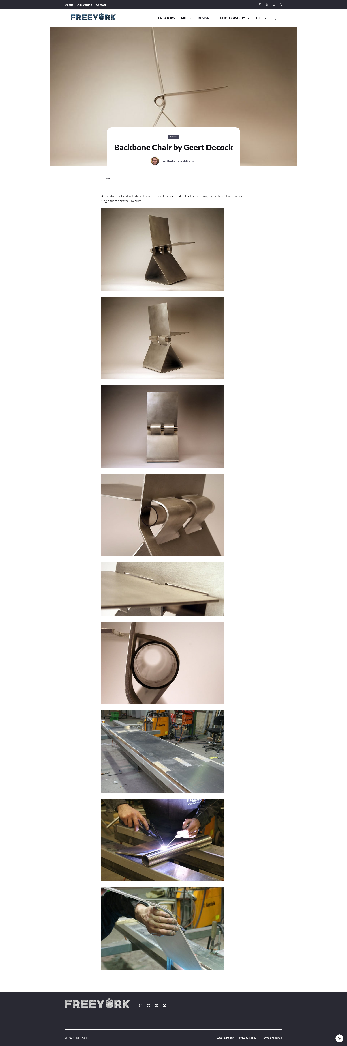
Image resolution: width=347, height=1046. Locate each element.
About (69, 4)
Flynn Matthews (184, 160)
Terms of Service (272, 1037)
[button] (273, 18)
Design (204, 18)
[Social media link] (259, 4)
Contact (101, 4)
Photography (232, 18)
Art (184, 18)
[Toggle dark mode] (339, 1038)
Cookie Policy (225, 1037)
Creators (166, 18)
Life (259, 18)
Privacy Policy (247, 1037)
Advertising (84, 4)
